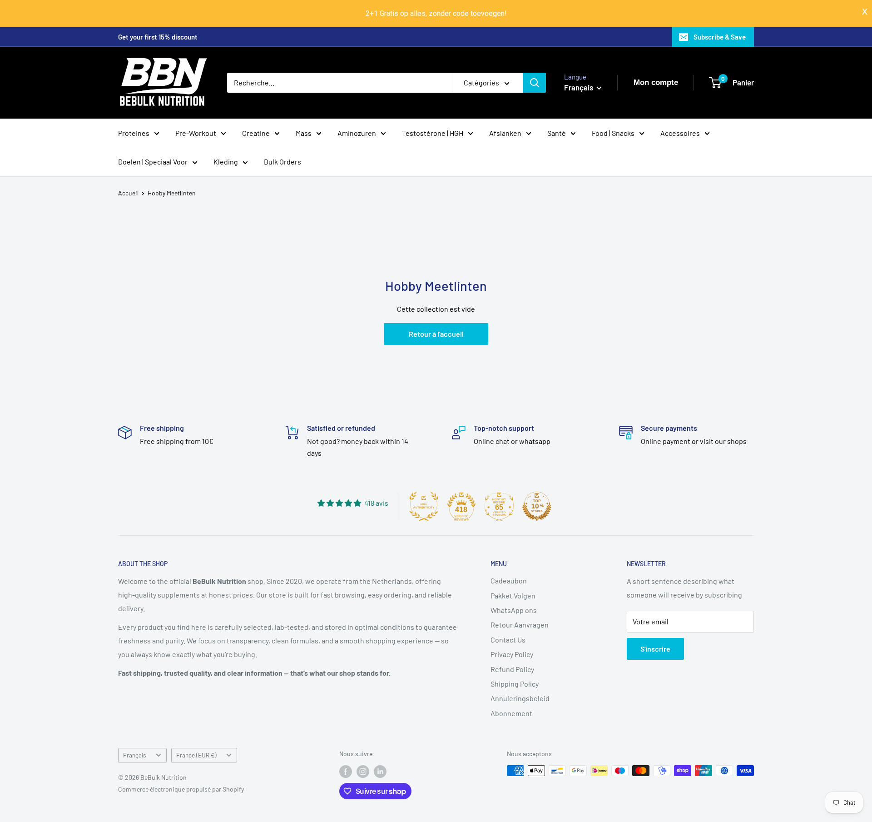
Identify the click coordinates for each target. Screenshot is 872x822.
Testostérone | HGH (432, 132)
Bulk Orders (282, 161)
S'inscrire (655, 648)
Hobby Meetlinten (172, 193)
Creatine (256, 132)
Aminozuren (356, 132)
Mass (304, 132)
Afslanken (505, 132)
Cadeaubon (508, 580)
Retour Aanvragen (519, 624)
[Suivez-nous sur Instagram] (363, 771)
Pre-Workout (195, 132)
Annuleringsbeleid (520, 698)
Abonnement (511, 713)
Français (134, 755)
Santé (556, 132)
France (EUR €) (196, 755)
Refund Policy (512, 669)
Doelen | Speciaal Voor (153, 161)
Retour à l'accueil (436, 333)
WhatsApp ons (513, 610)
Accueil (128, 193)
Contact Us (507, 639)
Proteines (133, 132)
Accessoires (680, 132)
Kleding (225, 161)
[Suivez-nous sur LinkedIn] (380, 771)
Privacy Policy (511, 654)
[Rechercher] (534, 83)
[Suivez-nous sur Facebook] (345, 771)
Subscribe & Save (720, 37)
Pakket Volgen (512, 595)
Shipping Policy (514, 683)
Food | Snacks (613, 132)
